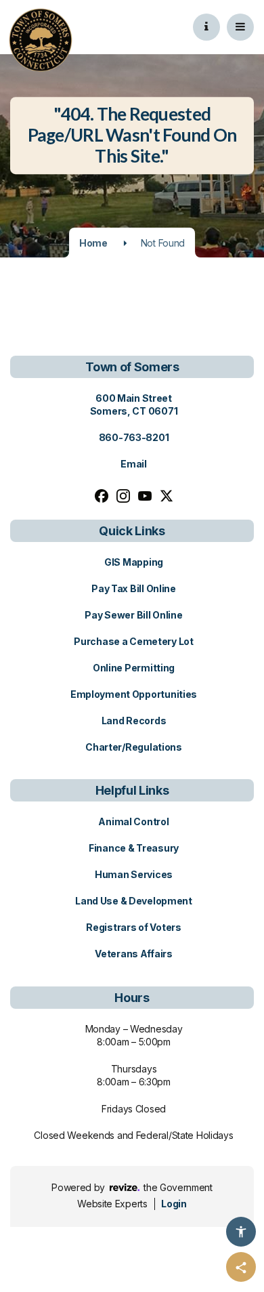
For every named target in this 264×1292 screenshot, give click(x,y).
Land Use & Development (133, 901)
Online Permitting (134, 667)
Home (93, 243)
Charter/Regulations (133, 747)
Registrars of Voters (133, 927)
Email (133, 464)
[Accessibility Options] (241, 1232)
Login (173, 1203)
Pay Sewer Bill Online (133, 615)
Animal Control (133, 821)
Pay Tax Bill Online (133, 588)
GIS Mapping (133, 562)
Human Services (134, 874)
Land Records (134, 720)
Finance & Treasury (134, 848)
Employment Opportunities (133, 694)
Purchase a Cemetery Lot (134, 641)
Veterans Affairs (134, 953)
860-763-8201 (134, 437)
